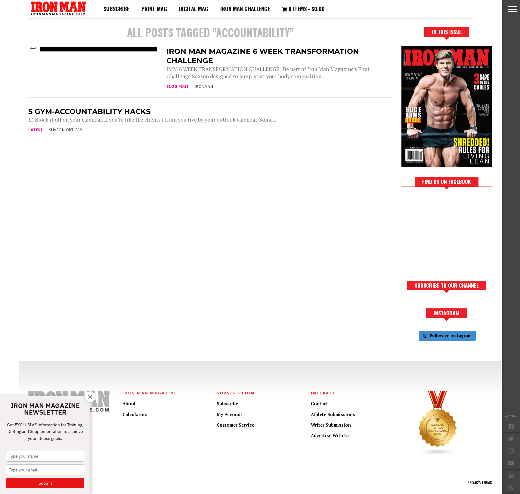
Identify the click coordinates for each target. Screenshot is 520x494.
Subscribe (116, 9)
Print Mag (154, 9)
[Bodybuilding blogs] (437, 454)
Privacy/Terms (479, 482)
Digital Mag (193, 9)
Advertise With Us (330, 435)
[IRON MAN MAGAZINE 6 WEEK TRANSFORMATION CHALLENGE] (84, 46)
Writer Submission (331, 425)
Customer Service (235, 425)
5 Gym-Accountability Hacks (89, 111)
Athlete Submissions (333, 414)
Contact (319, 403)
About (129, 403)
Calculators (134, 414)
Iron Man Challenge (245, 9)
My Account (229, 414)
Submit (45, 483)
